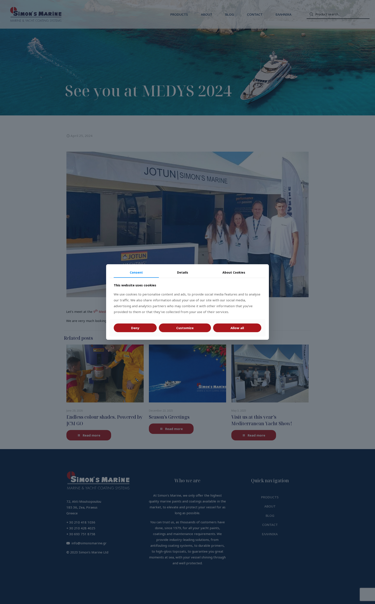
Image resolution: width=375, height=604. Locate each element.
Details (182, 272)
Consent (136, 272)
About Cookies (233, 272)
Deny (135, 328)
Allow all (237, 328)
